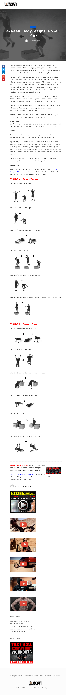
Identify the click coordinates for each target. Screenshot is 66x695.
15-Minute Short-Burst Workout (21, 626)
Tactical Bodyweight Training (35, 675)
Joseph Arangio (25, 486)
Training (33, 27)
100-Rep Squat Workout (18, 631)
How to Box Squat (16, 624)
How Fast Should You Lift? (20, 621)
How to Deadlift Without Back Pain (23, 629)
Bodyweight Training (16, 675)
